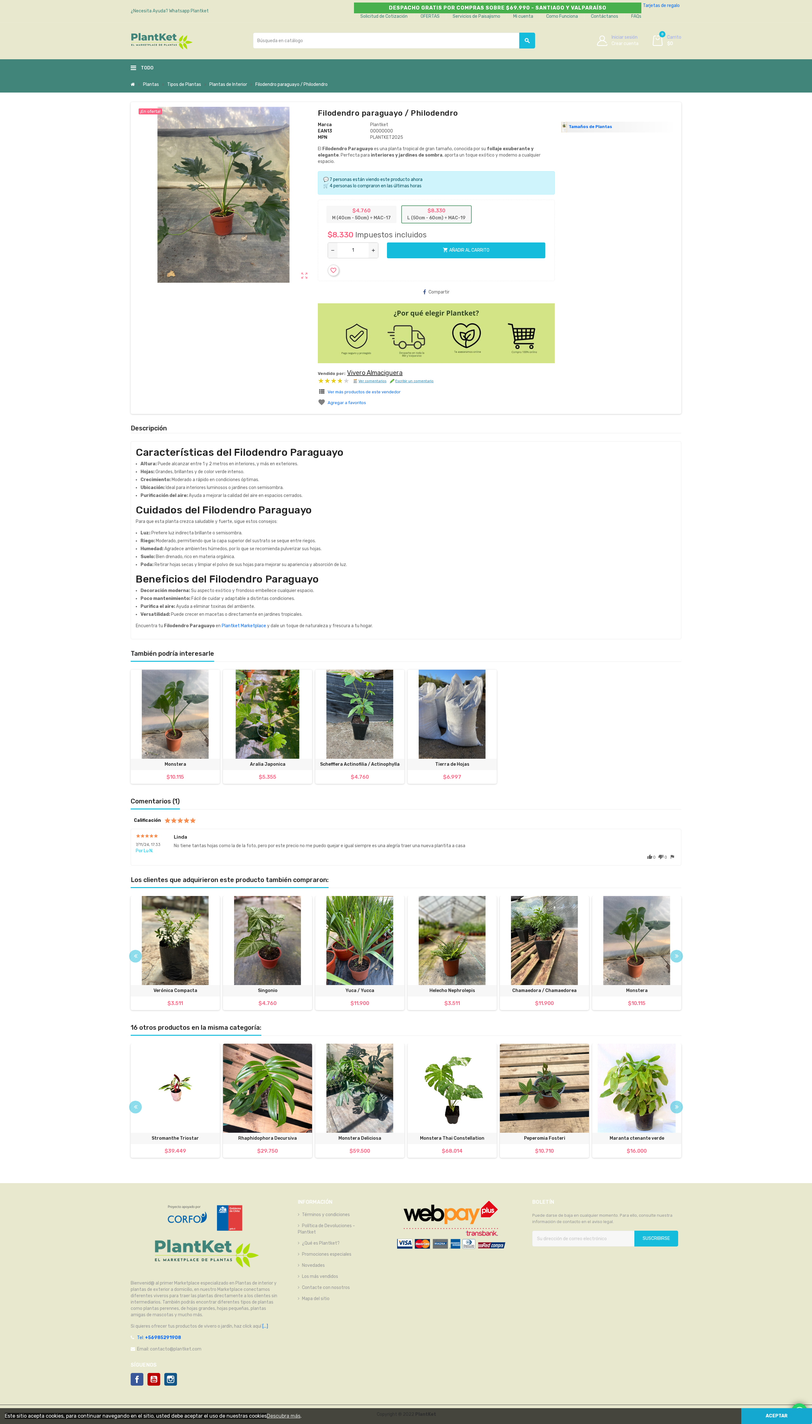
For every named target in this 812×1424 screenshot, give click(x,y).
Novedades (313, 1265)
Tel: (159, 1337)
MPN (322, 137)
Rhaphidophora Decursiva (267, 1138)
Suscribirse (656, 1238)
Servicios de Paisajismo (476, 16)
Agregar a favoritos (347, 402)
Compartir (439, 292)
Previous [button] (135, 956)
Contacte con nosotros (326, 1287)
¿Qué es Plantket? (321, 1243)
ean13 (325, 131)
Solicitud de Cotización (384, 16)
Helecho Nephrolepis (452, 990)
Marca (325, 124)
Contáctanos (604, 16)
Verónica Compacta (175, 990)
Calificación (147, 820)
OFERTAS (430, 16)
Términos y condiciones (326, 1214)
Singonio (268, 990)
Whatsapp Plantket (189, 11)
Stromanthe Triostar (175, 1138)
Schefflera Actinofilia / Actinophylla (360, 764)
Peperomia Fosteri (544, 1138)
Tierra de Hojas (452, 764)
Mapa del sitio (316, 1298)
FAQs (636, 16)
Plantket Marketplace (244, 625)
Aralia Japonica (267, 764)
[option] (175, 953)
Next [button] (676, 956)
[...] (264, 1326)
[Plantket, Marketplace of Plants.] (162, 40)
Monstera (175, 764)
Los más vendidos (320, 1276)
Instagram (170, 1379)
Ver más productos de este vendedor (364, 392)
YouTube (153, 1379)
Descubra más (283, 1416)
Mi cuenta (523, 16)
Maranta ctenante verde (637, 1138)
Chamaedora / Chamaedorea (544, 990)
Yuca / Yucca (359, 990)
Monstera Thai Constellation (452, 1138)
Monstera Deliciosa (359, 1138)
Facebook (137, 1379)
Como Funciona (562, 16)
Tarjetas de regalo (661, 5)
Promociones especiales (326, 1254)
